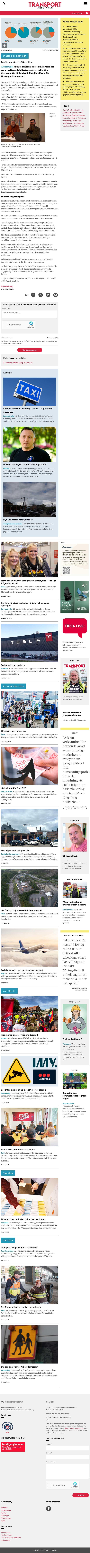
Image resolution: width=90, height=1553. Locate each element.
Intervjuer (5, 1515)
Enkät (65, 110)
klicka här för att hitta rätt (74, 1428)
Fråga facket (6, 1518)
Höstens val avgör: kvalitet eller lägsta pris (24, 464)
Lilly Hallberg (7, 286)
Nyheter (4, 1507)
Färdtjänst (67, 113)
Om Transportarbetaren (11, 1537)
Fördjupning (6, 1510)
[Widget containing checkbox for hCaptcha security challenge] (18, 325)
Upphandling (68, 126)
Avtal (3, 1521)
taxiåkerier (72, 118)
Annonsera (5, 1532)
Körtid (74, 113)
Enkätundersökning (76, 110)
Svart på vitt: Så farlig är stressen (18, 363)
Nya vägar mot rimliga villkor (17, 519)
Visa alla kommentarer (29, 350)
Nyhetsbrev (5, 1540)
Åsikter (4, 1513)
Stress (65, 118)
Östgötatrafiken (78, 115)
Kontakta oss (6, 1535)
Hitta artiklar (76, 13)
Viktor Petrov (79, 126)
